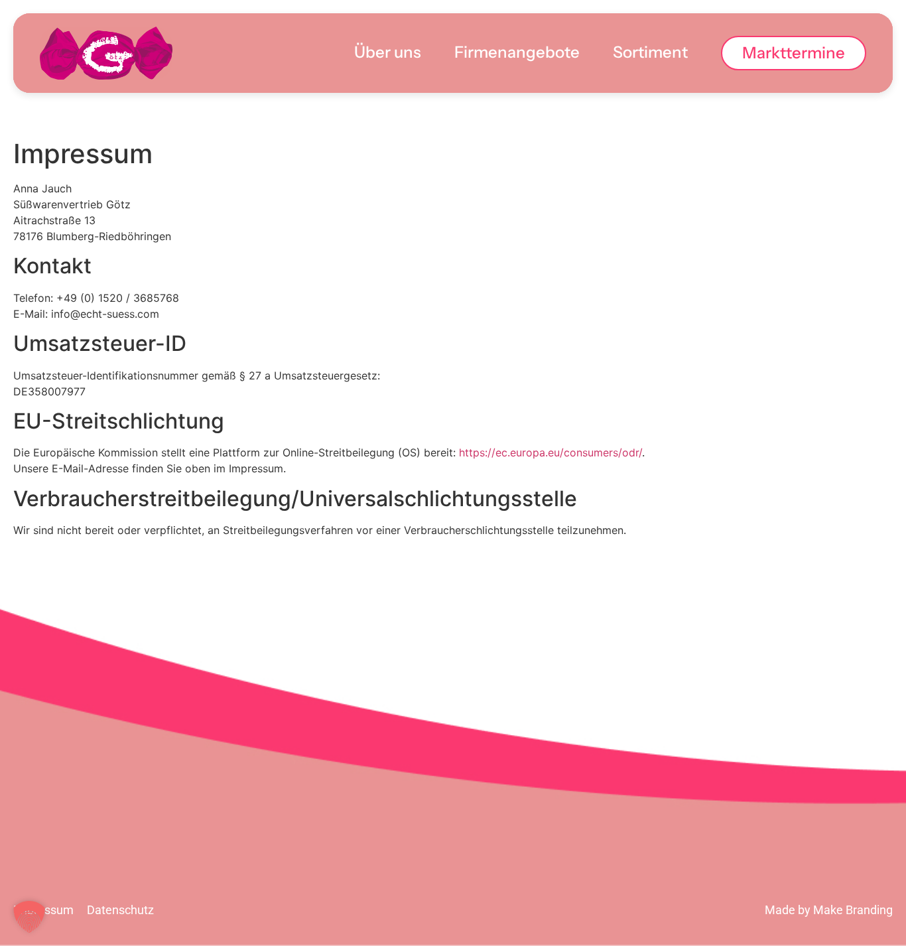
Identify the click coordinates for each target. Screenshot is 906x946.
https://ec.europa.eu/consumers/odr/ (550, 452)
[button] (29, 917)
